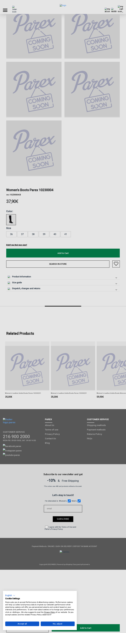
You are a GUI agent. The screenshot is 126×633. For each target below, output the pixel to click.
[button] (10, 595)
